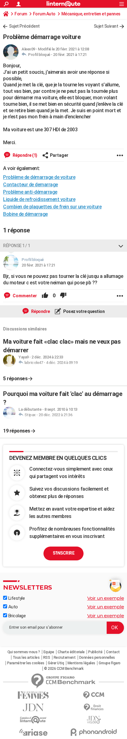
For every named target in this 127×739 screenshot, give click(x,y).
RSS (46, 657)
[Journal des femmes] (33, 695)
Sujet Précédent (24, 26)
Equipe (48, 652)
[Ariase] (33, 732)
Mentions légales (81, 663)
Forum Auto (44, 13)
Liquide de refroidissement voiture (39, 199)
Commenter (24, 295)
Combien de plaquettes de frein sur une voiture (52, 207)
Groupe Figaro (110, 663)
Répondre (40, 311)
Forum (20, 13)
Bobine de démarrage (25, 214)
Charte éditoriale (71, 652)
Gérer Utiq (56, 663)
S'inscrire (63, 553)
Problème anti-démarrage (30, 192)
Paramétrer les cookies (25, 663)
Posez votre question (84, 311)
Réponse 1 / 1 (16, 245)
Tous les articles (26, 657)
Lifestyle (16, 598)
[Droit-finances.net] (93, 707)
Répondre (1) (24, 155)
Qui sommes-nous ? (23, 652)
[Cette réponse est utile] (45, 296)
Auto (12, 607)
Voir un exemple (105, 598)
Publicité (95, 652)
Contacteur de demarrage (30, 185)
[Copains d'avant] (33, 720)
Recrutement (65, 657)
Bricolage (16, 615)
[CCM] (93, 695)
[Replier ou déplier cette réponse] (121, 246)
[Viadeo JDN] (93, 720)
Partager (59, 155)
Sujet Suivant (106, 26)
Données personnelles (97, 657)
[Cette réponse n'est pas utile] (63, 296)
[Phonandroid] (93, 732)
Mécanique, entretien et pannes (91, 13)
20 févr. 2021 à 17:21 (70, 54)
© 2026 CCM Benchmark (63, 668)
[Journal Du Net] (33, 707)
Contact (113, 652)
